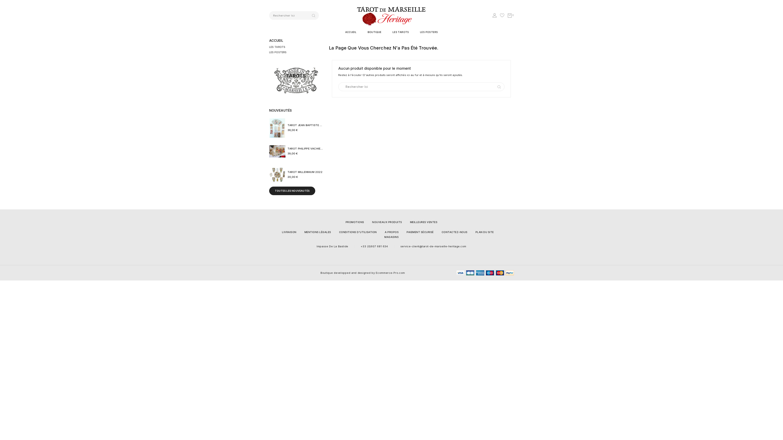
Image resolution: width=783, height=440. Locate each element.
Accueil (351, 32)
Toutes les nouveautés (292, 190)
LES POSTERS (429, 32)
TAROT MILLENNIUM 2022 (305, 172)
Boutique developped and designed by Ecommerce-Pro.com (363, 272)
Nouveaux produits (387, 222)
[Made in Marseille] (296, 80)
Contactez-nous (455, 232)
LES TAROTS (401, 32)
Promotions (355, 222)
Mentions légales (317, 232)
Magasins (391, 237)
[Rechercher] (313, 15)
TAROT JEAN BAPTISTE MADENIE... (305, 125)
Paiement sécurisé (420, 232)
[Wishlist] (502, 15)
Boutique (375, 32)
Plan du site (485, 232)
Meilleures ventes (424, 222)
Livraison (289, 232)
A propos (392, 232)
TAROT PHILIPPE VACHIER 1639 (305, 148)
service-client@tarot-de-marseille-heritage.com (433, 246)
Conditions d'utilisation (358, 232)
